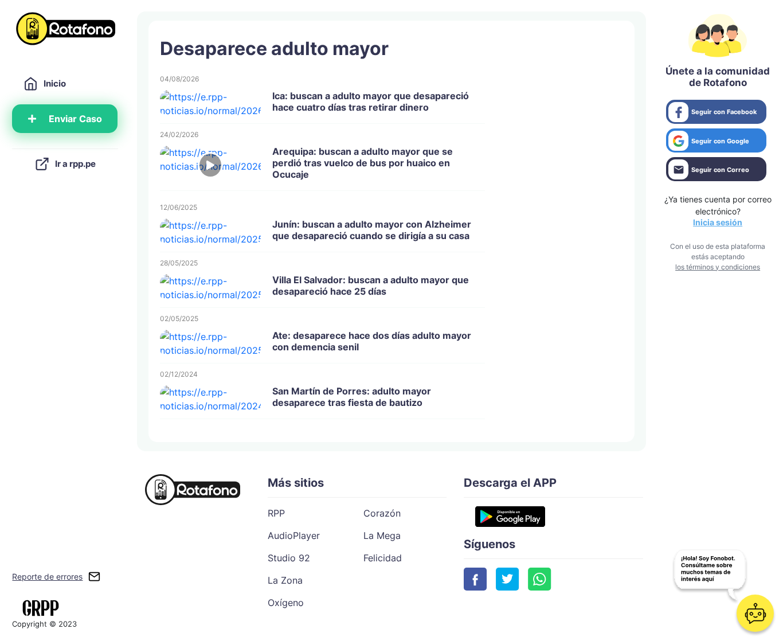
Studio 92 (289, 558)
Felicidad (382, 558)
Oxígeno (286, 602)
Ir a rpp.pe (75, 163)
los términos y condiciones (717, 267)
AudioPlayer (294, 535)
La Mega (382, 535)
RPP (276, 513)
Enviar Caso (75, 118)
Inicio (55, 83)
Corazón (382, 513)
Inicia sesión (717, 222)
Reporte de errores (47, 576)
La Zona (285, 580)
